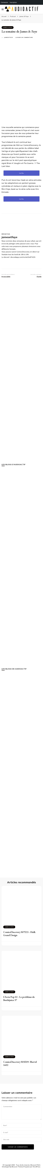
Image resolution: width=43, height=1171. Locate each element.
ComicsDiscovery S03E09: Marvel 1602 (20, 1063)
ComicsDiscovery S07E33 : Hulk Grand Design (19, 933)
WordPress (36, 1167)
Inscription (13, 2)
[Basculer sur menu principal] (3, 9)
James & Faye (7, 27)
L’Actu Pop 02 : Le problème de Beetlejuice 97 (19, 998)
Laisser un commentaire (24, 37)
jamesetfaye (8, 37)
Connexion (4, 2)
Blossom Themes (17, 1167)
